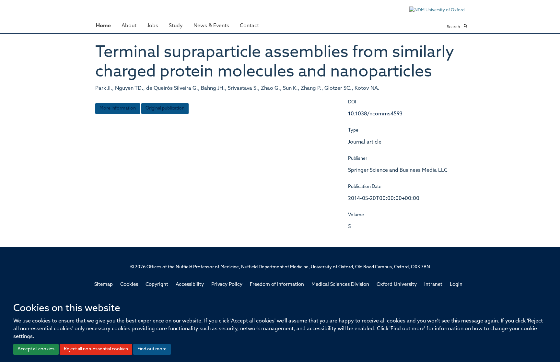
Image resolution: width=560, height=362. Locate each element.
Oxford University (397, 284)
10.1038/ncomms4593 (375, 114)
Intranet (433, 284)
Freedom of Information (277, 284)
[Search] (465, 26)
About (129, 26)
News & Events (211, 26)
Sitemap (103, 284)
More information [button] (117, 108)
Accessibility (190, 284)
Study (176, 26)
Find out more (152, 349)
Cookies (129, 284)
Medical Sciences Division (340, 284)
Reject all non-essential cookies (96, 349)
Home (103, 26)
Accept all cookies (36, 349)
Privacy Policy (226, 284)
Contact (249, 26)
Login (456, 284)
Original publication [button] (165, 108)
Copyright (157, 284)
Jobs (152, 26)
